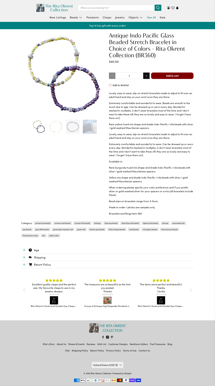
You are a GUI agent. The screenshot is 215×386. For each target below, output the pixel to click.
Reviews (91, 344)
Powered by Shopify (121, 373)
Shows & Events (76, 344)
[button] (25, 290)
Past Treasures (157, 344)
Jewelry (120, 17)
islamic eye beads (97, 229)
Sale (162, 17)
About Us (61, 344)
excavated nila (178, 223)
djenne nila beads (150, 223)
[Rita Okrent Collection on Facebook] (103, 337)
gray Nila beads (42, 229)
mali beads (134, 229)
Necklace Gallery (139, 344)
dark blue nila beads (130, 223)
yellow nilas (54, 235)
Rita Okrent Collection (101, 373)
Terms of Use (129, 350)
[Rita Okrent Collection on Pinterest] (111, 337)
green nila (81, 229)
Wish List (101, 344)
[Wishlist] (173, 8)
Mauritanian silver (30, 235)
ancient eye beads (42, 223)
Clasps (107, 17)
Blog (169, 344)
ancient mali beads (63, 223)
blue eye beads (111, 223)
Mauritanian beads (169, 229)
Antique (97, 223)
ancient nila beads (82, 223)
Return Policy (97, 350)
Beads (74, 17)
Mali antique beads (117, 229)
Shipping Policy (80, 350)
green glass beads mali (63, 229)
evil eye (165, 223)
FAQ (67, 350)
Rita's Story (49, 344)
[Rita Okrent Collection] (54, 8)
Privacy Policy (113, 350)
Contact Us (144, 350)
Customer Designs (118, 344)
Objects (134, 17)
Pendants (92, 17)
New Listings (58, 17)
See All (151, 17)
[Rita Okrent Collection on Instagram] (107, 337)
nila (43, 235)
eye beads (27, 229)
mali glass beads (150, 229)
